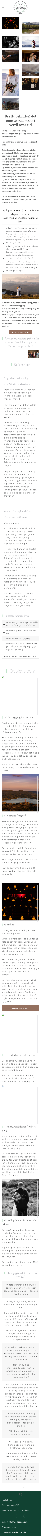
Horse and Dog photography (14, 1532)
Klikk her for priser (20, 332)
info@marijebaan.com (18, 1522)
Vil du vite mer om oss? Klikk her (20, 656)
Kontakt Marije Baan (20, 1008)
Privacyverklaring (9, 1527)
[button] (3, 7)
